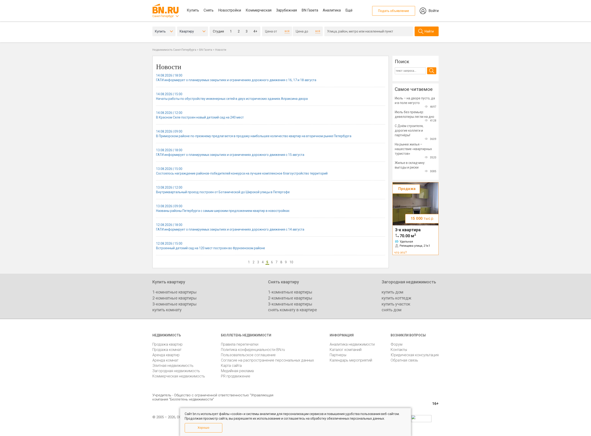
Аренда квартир (166, 355)
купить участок (396, 304)
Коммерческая (258, 10)
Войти (433, 11)
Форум (396, 344)
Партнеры (338, 355)
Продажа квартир (167, 344)
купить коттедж (396, 298)
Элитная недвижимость (172, 365)
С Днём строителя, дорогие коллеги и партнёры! (409, 130)
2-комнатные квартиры (174, 298)
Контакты (399, 349)
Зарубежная (286, 10)
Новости (220, 49)
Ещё (349, 10)
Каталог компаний (346, 349)
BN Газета (310, 10)
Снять (209, 10)
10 (291, 262)
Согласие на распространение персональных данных (267, 360)
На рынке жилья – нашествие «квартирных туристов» (413, 148)
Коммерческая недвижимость (178, 376)
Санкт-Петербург (163, 16)
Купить (193, 10)
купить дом (392, 292)
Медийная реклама (237, 371)
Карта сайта (231, 365)
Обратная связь (404, 360)
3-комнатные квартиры (174, 304)
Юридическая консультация (415, 355)
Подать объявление (393, 11)
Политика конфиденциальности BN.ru (253, 349)
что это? (400, 252)
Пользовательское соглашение (248, 355)
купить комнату (167, 309)
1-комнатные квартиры (174, 292)
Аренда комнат (165, 360)
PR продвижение (235, 376)
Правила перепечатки (239, 344)
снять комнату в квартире (292, 309)
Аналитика (332, 10)
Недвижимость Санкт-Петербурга (174, 49)
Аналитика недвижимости (352, 344)
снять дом (391, 309)
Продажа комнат (166, 349)
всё (287, 31)
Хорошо (203, 427)
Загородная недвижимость (176, 371)
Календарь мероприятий (351, 360)
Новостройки (229, 10)
